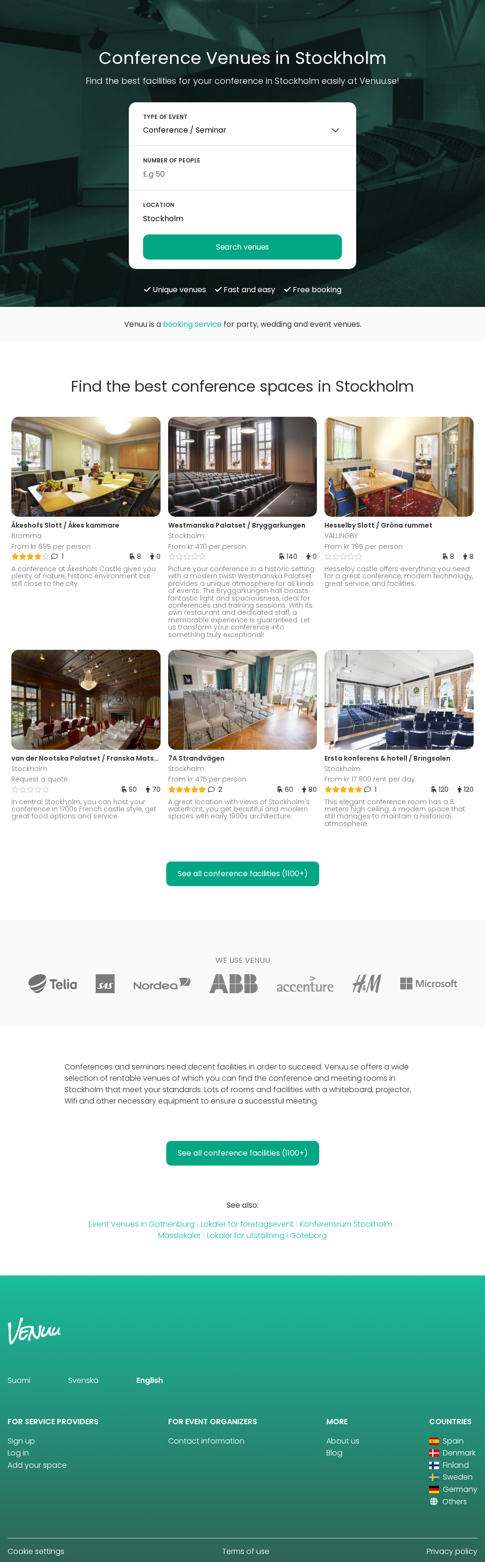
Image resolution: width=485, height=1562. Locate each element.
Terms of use (245, 1551)
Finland (455, 1465)
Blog (334, 1452)
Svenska (83, 1380)
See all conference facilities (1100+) (243, 873)
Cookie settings (36, 1551)
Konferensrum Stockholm (346, 1224)
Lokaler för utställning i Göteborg (267, 1235)
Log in (18, 1452)
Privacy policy (452, 1551)
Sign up (21, 1441)
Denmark (458, 1452)
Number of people (171, 160)
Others (453, 1501)
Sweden (457, 1477)
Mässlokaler (179, 1235)
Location (158, 205)
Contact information (206, 1441)
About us (342, 1441)
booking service (192, 324)
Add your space (37, 1465)
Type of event (165, 117)
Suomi (19, 1380)
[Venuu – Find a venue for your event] (29, 20)
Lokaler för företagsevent (247, 1224)
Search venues (242, 247)
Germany (459, 1489)
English (149, 1380)
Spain (452, 1441)
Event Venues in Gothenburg (142, 1224)
